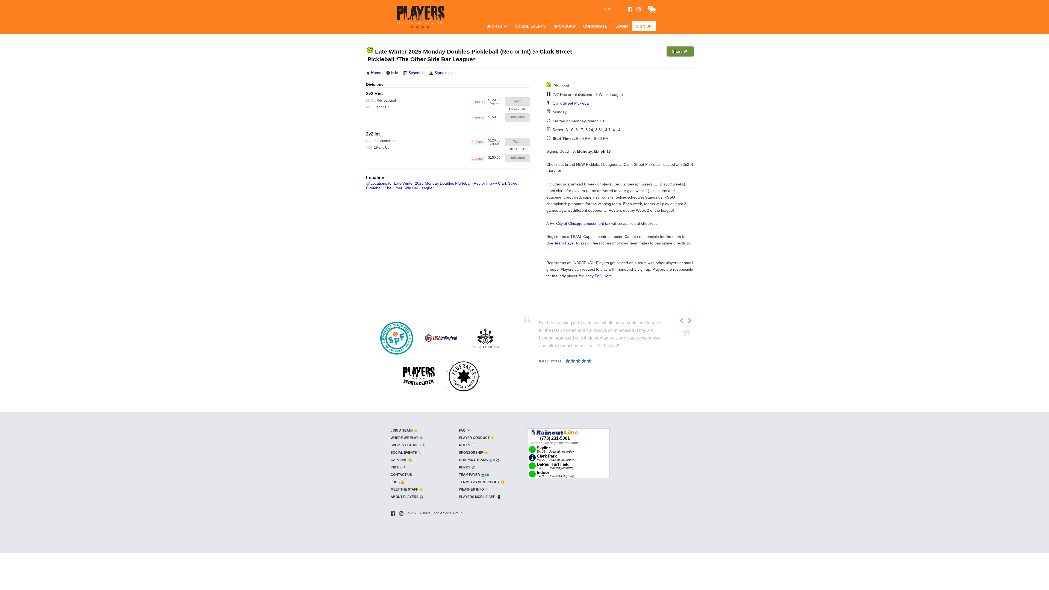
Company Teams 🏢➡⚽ (479, 460)
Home (376, 72)
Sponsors (564, 26)
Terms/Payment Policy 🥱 (482, 482)
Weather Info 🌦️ (474, 489)
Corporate (595, 26)
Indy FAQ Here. (599, 276)
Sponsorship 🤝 (473, 453)
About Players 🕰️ (407, 497)
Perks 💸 (467, 467)
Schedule (416, 72)
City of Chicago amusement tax (583, 223)
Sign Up (644, 26)
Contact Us (401, 475)
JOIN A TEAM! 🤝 (404, 430)
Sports (494, 26)
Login (621, 26)
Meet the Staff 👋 (407, 489)
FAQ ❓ (464, 430)
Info (395, 72)
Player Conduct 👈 (476, 438)
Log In (606, 9)
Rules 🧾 (467, 445)
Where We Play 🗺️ (407, 438)
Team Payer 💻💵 (474, 475)
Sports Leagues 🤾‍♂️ (408, 445)
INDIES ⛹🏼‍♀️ (398, 467)
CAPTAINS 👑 (401, 460)
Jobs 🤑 (398, 482)
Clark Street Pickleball (571, 103)
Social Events (530, 26)
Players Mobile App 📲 (479, 497)
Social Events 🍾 (406, 453)
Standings (443, 72)
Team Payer (564, 243)
